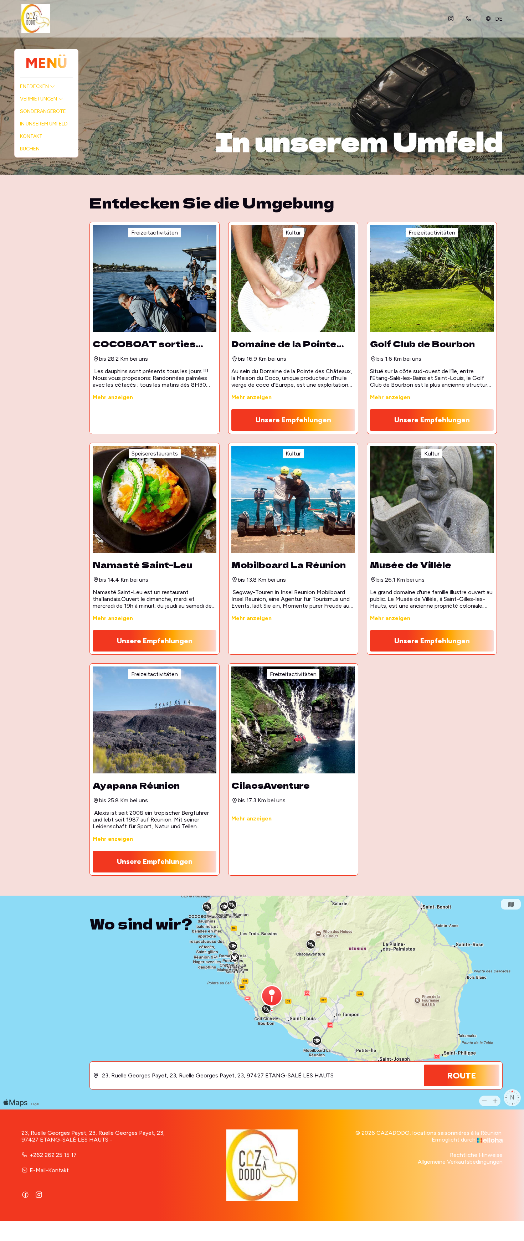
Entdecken (35, 86)
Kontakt (31, 136)
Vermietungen (39, 99)
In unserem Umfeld (44, 124)
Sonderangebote (43, 111)
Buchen (30, 149)
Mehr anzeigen (113, 397)
